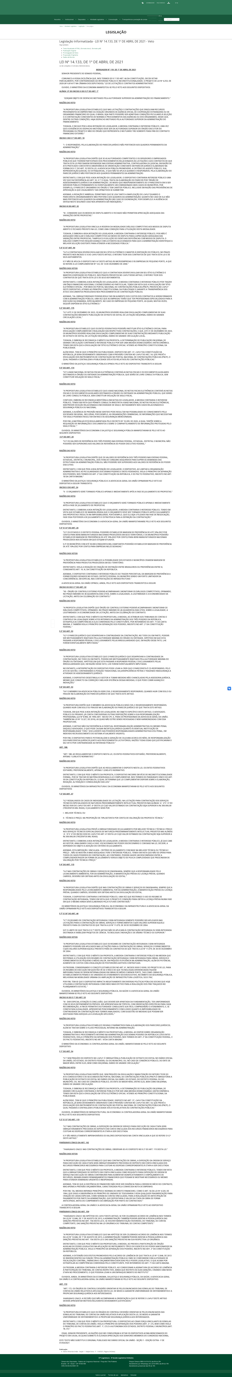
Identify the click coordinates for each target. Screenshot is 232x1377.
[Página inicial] (65, 7)
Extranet (133, 1375)
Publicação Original (69, 51)
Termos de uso (113, 1375)
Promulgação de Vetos (70, 53)
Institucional (69, 19)
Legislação (81, 26)
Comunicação (113, 19)
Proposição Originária (70, 55)
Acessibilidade (150, 3)
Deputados (82, 19)
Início (61, 26)
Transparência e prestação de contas (134, 19)
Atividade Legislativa (97, 19)
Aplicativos (124, 1375)
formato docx (85, 48)
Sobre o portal (100, 1375)
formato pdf (96, 48)
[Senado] (172, 2)
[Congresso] (168, 2)
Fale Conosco (161, 3)
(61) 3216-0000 (154, 1364)
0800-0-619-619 (145, 1362)
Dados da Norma (68, 57)
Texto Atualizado (71, 48)
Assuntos (57, 19)
